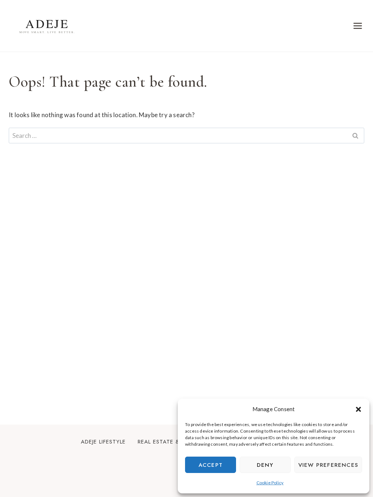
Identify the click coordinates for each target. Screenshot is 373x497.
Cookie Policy (270, 482)
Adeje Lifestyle (103, 442)
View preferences (328, 465)
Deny (265, 465)
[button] (358, 409)
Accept (211, 465)
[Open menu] (357, 26)
